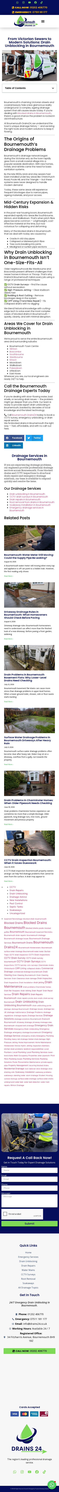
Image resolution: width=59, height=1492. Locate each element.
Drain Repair (37, 991)
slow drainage (42, 1069)
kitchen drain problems (13, 1049)
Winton (13, 348)
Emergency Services (28, 1256)
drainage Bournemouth (20, 1009)
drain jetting (38, 982)
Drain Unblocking (19, 893)
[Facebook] (35, 2)
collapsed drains (34, 968)
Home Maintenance (43, 1042)
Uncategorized (17, 913)
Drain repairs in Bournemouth (25, 499)
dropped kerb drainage (24, 1026)
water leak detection (32, 1082)
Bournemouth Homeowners (29, 948)
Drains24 (26, 1488)
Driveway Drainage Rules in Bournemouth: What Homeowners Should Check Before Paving (25, 614)
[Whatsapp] (17, 2)
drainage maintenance (16, 1012)
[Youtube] (29, 2)
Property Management (18, 1065)
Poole (14, 1062)
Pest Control (16, 903)
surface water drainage (27, 1079)
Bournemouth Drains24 (24, 414)
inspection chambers (41, 1046)
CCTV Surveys (28, 1274)
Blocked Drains (13, 923)
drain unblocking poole (41, 1006)
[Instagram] (23, 2)
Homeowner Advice (12, 1046)
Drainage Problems (35, 1012)
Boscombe (15, 351)
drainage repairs (20, 1016)
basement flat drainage (13, 919)
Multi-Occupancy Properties (25, 1056)
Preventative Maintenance (29, 1062)
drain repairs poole (25, 998)
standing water (19, 1075)
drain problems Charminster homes (37, 987)
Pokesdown (16, 368)
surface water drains (45, 1079)
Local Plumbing (19, 1052)
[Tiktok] (41, 2)
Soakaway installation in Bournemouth (30, 505)
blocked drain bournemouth (35, 919)
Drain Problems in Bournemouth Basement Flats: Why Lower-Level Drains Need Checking (25, 677)
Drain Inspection (44, 978)
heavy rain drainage (20, 1039)
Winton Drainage (17, 1085)
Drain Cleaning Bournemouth (24, 975)
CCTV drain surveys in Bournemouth (29, 496)
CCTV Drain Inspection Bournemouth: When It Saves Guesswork (27, 861)
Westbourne (16, 357)
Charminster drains (46, 965)
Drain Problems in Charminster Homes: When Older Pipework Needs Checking (28, 801)
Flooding (7, 1039)
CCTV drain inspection (18, 955)
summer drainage (10, 1079)
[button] (43, 21)
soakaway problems (43, 1072)
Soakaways (15, 910)
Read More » (8, 576)
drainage (7, 1009)
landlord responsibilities (33, 1049)
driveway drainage (24, 1022)
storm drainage (32, 1075)
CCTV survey (20, 965)
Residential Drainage (14, 1068)
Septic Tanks (16, 906)
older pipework (44, 1056)
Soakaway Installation (25, 1072)
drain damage (31, 978)
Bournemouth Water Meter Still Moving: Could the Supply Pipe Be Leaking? (29, 556)
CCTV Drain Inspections (39, 955)
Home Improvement (26, 1042)
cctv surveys (32, 965)
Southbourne (17, 354)
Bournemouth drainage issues (16, 939)
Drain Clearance (18, 978)
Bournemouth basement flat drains (38, 932)
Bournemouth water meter (33, 951)
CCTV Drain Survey (15, 957)
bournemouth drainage (36, 935)
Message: (6, 1193)
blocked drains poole (35, 928)
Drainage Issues (36, 1009)
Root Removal (28, 1278)
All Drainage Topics (28, 1287)
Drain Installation (26, 983)
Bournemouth (17, 931)
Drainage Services (35, 1016)
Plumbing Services (31, 1059)
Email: (4, 1175)
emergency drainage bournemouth (27, 1032)
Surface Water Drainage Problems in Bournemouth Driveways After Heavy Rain (27, 740)
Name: (4, 1167)
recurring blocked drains (39, 1065)
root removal (30, 1069)
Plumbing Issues (15, 1059)
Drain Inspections (11, 983)
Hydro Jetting (26, 1046)
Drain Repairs (16, 890)
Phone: (4, 1184)
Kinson (13, 359)
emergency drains (28, 1036)
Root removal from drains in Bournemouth (32, 502)
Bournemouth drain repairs (15, 935)
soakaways (8, 1075)
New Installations (18, 900)
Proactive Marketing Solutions (42, 1488)
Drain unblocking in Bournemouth (27, 494)
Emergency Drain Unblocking (26, 1029)
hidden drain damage (36, 1039)
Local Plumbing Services (37, 1052)
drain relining (26, 991)
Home (28, 1252)
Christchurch (9, 968)
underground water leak (13, 1082)
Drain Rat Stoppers (12, 991)
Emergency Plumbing (45, 1036)
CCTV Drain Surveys (28, 961)
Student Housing (46, 1075)
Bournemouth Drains (22, 942)
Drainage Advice (18, 896)
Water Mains (28, 1270)
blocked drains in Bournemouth (34, 113)
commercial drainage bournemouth (28, 972)
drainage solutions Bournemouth (27, 1019)
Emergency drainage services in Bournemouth (27, 509)
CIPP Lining (20, 968)
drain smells (38, 998)
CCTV (13, 887)
